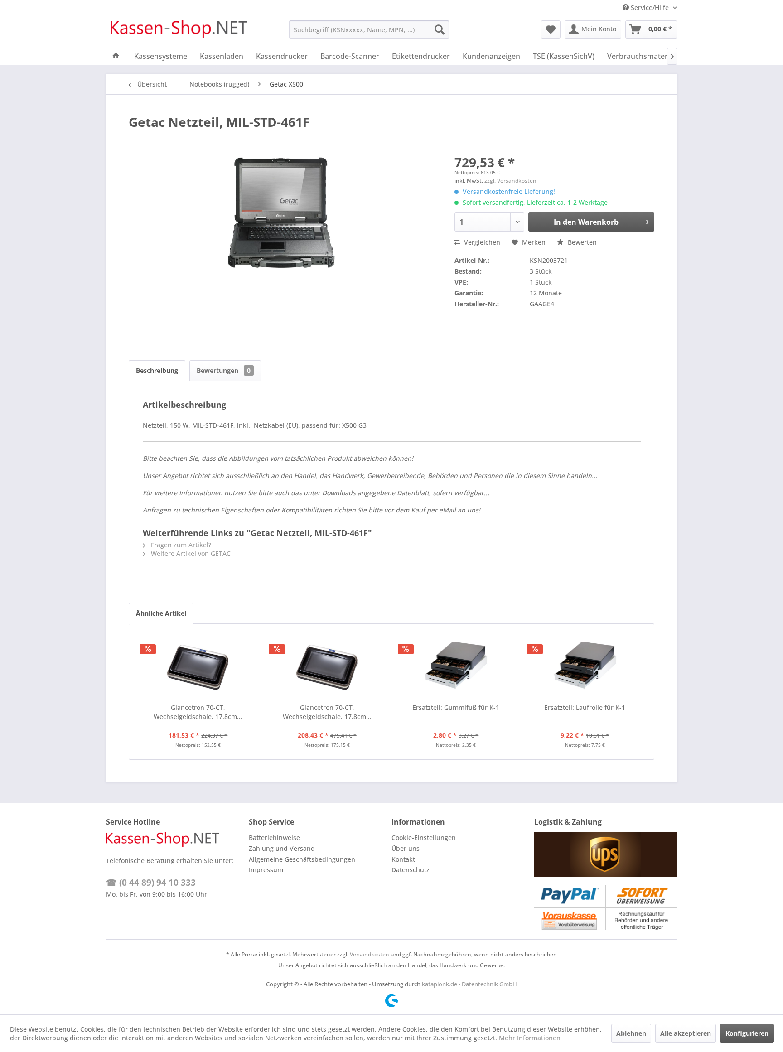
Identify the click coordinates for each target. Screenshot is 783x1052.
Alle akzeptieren (685, 1033)
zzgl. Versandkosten (510, 180)
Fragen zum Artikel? (180, 544)
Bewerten (581, 242)
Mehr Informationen (530, 1037)
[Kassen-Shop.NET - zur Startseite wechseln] (179, 31)
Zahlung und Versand (282, 848)
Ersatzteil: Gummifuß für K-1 (455, 707)
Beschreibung (157, 370)
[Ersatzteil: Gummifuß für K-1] (456, 667)
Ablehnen (631, 1033)
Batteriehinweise (274, 837)
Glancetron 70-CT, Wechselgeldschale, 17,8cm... (198, 712)
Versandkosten (369, 954)
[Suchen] (439, 29)
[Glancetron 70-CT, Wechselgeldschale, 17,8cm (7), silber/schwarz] (198, 667)
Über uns (406, 848)
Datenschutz (411, 869)
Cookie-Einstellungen (424, 837)
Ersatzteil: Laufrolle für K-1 (584, 707)
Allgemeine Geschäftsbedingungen (302, 859)
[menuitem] (369, 29)
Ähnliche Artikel (161, 613)
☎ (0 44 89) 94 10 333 (151, 882)
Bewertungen (224, 370)
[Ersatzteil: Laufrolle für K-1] (585, 667)
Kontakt (403, 859)
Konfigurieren (746, 1033)
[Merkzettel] (551, 29)
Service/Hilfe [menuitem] (650, 7)
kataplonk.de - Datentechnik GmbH (469, 984)
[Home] (116, 56)
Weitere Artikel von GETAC (190, 553)
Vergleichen (481, 242)
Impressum (266, 869)
